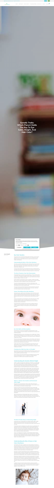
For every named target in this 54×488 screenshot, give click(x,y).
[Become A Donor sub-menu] (29, 4)
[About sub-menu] (17, 4)
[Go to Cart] (49, 4)
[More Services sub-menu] (41, 4)
